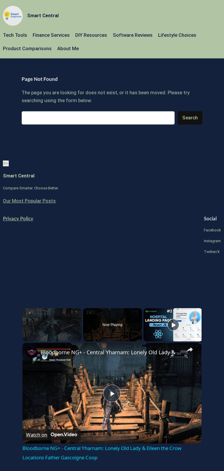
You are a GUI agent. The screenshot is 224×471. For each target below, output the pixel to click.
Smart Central (43, 15)
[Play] (173, 325)
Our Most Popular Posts (29, 201)
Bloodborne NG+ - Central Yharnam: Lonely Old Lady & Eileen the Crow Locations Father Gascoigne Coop (111, 352)
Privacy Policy (18, 218)
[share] (190, 349)
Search (190, 118)
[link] (32, 352)
